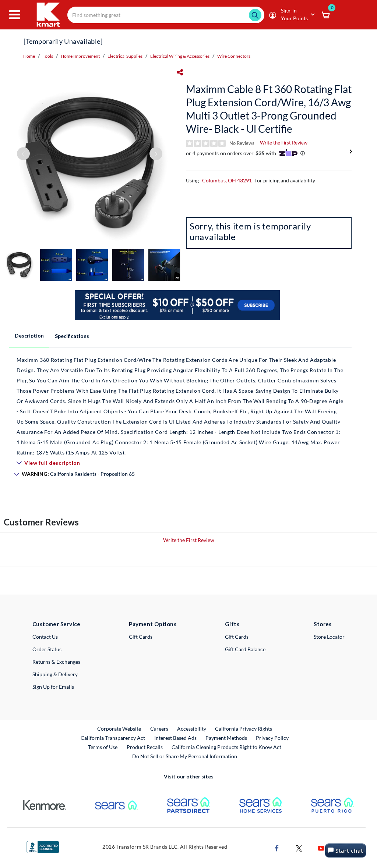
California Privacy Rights (243, 728)
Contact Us (45, 637)
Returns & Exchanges (56, 662)
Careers (159, 728)
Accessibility (191, 728)
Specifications (72, 336)
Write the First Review (283, 143)
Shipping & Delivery (55, 674)
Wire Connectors (233, 56)
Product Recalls (145, 746)
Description (29, 335)
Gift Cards (140, 637)
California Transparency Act (113, 738)
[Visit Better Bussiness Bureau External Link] (43, 846)
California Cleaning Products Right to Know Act (226, 747)
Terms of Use (102, 747)
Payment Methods (226, 738)
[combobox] (165, 15)
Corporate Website (119, 728)
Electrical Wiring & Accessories (179, 56)
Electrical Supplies (125, 56)
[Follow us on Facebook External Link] (276, 847)
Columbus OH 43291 (227, 180)
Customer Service (56, 624)
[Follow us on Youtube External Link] (321, 847)
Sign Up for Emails (53, 687)
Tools (48, 56)
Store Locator (329, 637)
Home (29, 56)
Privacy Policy (272, 738)
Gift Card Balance (245, 649)
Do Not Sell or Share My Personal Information (184, 756)
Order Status (46, 649)
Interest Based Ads (175, 738)
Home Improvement (80, 56)
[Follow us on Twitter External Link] (299, 847)
